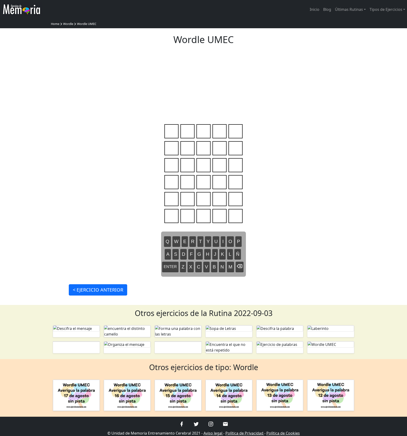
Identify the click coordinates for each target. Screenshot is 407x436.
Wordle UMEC (86, 24)
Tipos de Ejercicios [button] (386, 9)
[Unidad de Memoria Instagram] (211, 423)
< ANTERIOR (98, 290)
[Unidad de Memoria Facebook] (181, 423)
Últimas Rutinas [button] (349, 9)
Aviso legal (213, 433)
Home (55, 24)
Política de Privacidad (244, 433)
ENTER (170, 267)
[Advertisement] (203, 86)
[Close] (237, 9)
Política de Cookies (283, 433)
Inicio (314, 9)
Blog (327, 9)
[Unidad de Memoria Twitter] (196, 423)
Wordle (68, 24)
